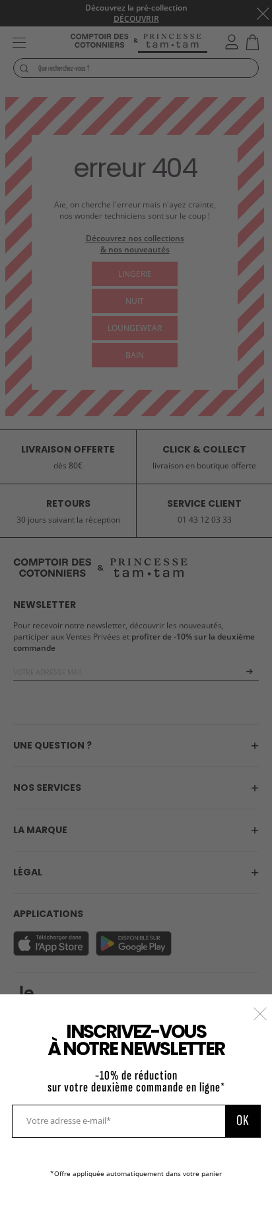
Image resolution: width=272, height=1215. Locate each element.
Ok (242, 1120)
